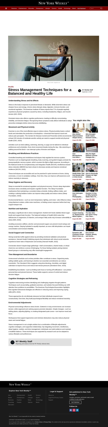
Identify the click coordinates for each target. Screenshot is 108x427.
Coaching (11, 402)
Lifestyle (47, 8)
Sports (38, 397)
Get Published (81, 8)
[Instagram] (74, 410)
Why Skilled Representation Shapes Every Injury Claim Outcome (77, 137)
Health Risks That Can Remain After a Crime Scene (78, 175)
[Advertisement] (54, 22)
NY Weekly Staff (87, 90)
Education (31, 8)
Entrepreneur (39, 8)
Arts (9, 395)
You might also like (81, 120)
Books (10, 397)
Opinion (30, 402)
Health (60, 8)
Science (54, 8)
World (74, 8)
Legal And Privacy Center (55, 397)
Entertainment (22, 8)
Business (14, 8)
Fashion (19, 400)
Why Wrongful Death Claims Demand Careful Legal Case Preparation (91, 137)
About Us (51, 395)
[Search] (101, 8)
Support (50, 400)
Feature (19, 402)
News (29, 400)
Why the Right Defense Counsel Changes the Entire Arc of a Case (91, 157)
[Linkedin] (77, 410)
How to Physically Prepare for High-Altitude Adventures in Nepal (92, 177)
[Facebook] (70, 410)
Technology (67, 8)
